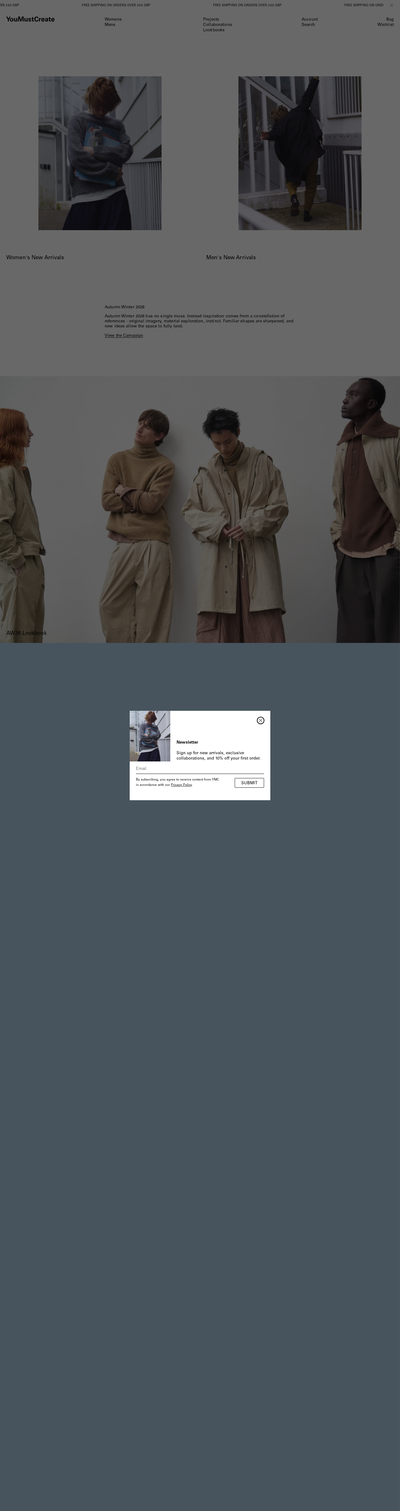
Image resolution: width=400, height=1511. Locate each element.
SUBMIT (249, 783)
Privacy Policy (181, 785)
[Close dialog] (260, 720)
